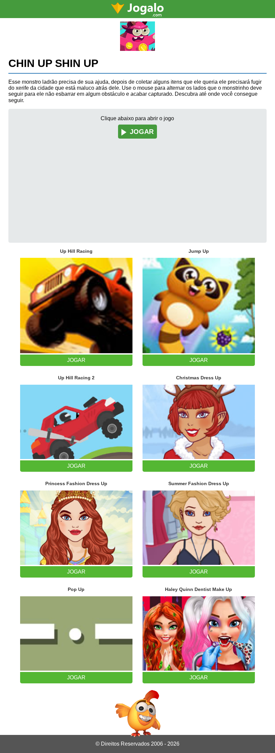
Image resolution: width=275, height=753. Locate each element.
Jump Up (198, 251)
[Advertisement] (137, 186)
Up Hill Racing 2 (76, 377)
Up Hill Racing (76, 251)
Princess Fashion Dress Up (76, 483)
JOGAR (142, 131)
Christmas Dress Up (198, 377)
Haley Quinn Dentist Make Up (198, 589)
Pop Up (76, 589)
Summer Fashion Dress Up (198, 483)
